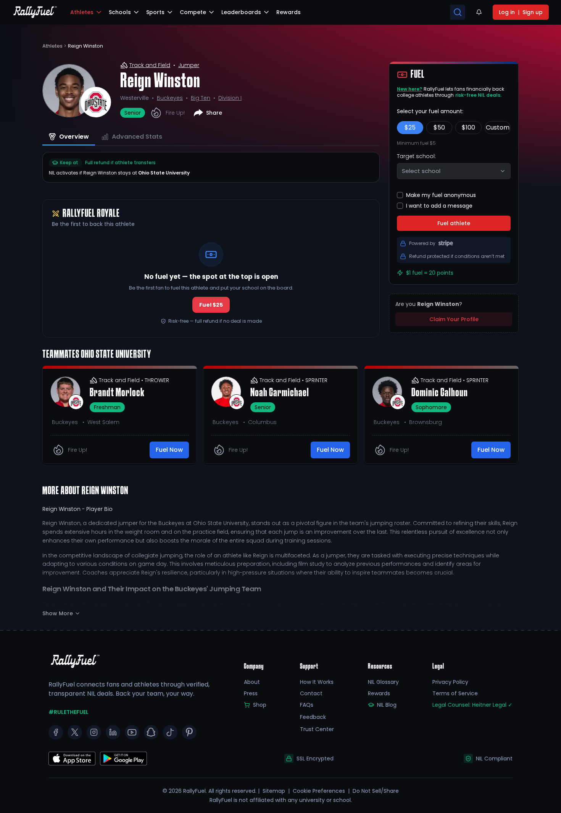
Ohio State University (164, 173)
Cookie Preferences (319, 791)
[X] (75, 732)
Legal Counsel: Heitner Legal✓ (472, 705)
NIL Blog (387, 705)
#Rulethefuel (68, 712)
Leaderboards (241, 12)
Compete (193, 12)
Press (251, 693)
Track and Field (149, 65)
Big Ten (200, 98)
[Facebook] (55, 732)
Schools (120, 12)
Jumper (188, 65)
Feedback (313, 717)
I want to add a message (439, 206)
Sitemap (274, 791)
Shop (259, 705)
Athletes (82, 12)
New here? (409, 89)
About (252, 682)
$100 (468, 127)
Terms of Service (455, 693)
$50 (439, 127)
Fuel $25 (211, 305)
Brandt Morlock (117, 393)
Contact (311, 693)
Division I (230, 98)
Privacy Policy (450, 682)
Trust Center (317, 729)
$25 (410, 127)
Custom (497, 127)
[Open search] (457, 12)
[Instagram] (94, 732)
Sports (155, 12)
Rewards (379, 693)
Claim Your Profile (454, 319)
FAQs (306, 705)
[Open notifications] (479, 12)
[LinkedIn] (113, 732)
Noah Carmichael (279, 393)
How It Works (317, 682)
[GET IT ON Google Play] (71, 758)
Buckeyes (170, 98)
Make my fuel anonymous (441, 195)
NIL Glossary (383, 682)
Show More (57, 613)
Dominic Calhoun (439, 393)
